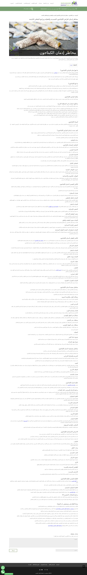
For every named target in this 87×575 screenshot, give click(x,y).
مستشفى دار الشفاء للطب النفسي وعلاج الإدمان (65, 508)
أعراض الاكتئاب (58, 270)
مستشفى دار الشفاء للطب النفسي (41, 573)
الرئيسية (76, 15)
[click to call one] (3, 572)
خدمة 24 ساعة (9, 573)
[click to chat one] (3, 568)
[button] (84, 566)
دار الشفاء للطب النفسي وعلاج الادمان (55, 525)
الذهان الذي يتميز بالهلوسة (53, 206)
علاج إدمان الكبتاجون (71, 385)
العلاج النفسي (73, 481)
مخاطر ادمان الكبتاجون (39, 240)
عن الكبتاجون (71, 15)
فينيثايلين (55, 72)
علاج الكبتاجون (72, 492)
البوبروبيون (26, 420)
